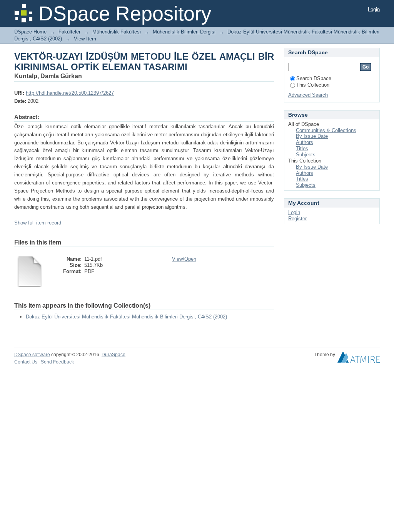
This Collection (312, 85)
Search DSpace (313, 78)
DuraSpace (113, 354)
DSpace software (32, 354)
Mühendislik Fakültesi (116, 32)
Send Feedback (57, 362)
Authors (304, 142)
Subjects (306, 154)
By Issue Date (312, 136)
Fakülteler (69, 32)
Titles (302, 148)
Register (297, 218)
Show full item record (37, 223)
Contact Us (25, 362)
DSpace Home (30, 32)
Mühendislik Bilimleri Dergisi (184, 32)
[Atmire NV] (358, 359)
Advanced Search (308, 95)
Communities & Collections (326, 130)
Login (374, 9)
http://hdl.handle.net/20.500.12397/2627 (70, 93)
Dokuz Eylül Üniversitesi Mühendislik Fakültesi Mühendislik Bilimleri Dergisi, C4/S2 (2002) (126, 317)
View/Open (184, 259)
